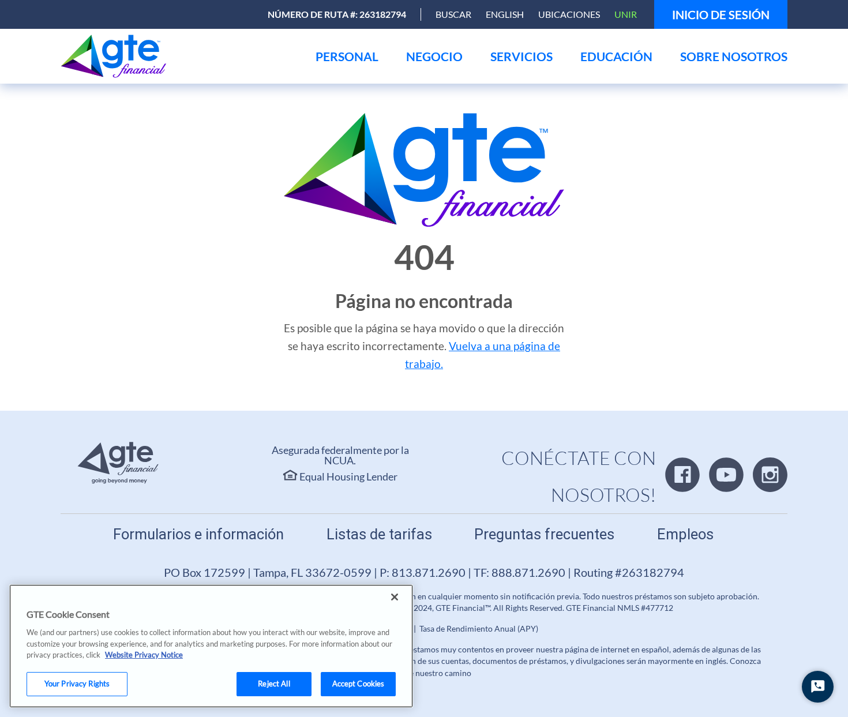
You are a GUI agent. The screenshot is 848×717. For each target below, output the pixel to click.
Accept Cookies (358, 683)
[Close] (394, 597)
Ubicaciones (569, 14)
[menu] (347, 56)
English (505, 14)
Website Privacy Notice (144, 654)
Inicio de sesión (721, 14)
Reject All (274, 683)
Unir (625, 14)
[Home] (116, 56)
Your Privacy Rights (77, 683)
